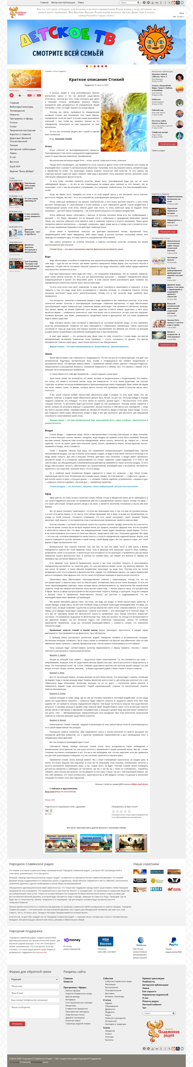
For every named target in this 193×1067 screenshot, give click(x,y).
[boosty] (173, 2)
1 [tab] (87, 66)
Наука (108, 1015)
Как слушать (149, 991)
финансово (42, 952)
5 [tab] (102, 66)
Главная (44, 2)
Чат (174, 17)
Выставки (109, 993)
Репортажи (71, 1006)
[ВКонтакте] (47, 811)
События (108, 978)
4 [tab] (98, 66)
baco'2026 (15, 1062)
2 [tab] (91, 66)
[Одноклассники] (51, 811)
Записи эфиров (73, 991)
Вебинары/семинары (21, 107)
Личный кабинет (152, 1004)
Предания (110, 1031)
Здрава (108, 1003)
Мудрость (89, 85)
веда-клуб (50, 800)
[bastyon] (182, 2)
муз (39, 95)
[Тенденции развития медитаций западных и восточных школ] (96, 843)
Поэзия (14, 145)
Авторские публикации (63, 2)
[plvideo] (178, 2)
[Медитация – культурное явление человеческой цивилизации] (61, 843)
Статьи (13, 122)
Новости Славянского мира (79, 994)
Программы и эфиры (21, 118)
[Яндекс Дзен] (165, 2)
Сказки (108, 1034)
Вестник (14, 162)
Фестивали (110, 984)
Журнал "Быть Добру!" (22, 171)
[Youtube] (152, 2)
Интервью (70, 1000)
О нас (13, 157)
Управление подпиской (155, 995)
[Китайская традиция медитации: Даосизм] (131, 843)
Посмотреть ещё (167, 144)
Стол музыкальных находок (79, 1003)
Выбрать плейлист (34, 90)
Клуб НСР (15, 166)
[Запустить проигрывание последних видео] (25, 79)
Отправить (17, 1024)
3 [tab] (95, 66)
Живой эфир (14, 90)
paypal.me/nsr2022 (174, 952)
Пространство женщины (77, 1012)
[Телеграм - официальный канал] (144, 2)
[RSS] (169, 2)
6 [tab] (106, 66)
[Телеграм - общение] (148, 2)
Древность (110, 1009)
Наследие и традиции (115, 1024)
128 (29, 95)
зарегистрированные (139, 815)
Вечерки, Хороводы (114, 996)
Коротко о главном (20, 134)
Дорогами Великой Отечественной (20, 140)
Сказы (13, 126)
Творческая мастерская (23, 130)
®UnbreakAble (36, 1062)
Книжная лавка (73, 1021)
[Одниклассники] (161, 2)
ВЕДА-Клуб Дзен (139, 784)
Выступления (111, 987)
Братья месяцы (73, 997)
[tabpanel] (96, 42)
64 (34, 95)
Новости (14, 114)
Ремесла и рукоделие (115, 1018)
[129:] (96, 42)
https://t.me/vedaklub (65, 792)
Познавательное (113, 990)
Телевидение (17, 111)
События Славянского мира (118, 981)
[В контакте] (157, 2)
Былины (109, 1040)
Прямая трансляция (153, 978)
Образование (111, 1006)
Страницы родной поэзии (78, 1024)
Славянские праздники (77, 1009)
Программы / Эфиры (75, 987)
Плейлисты (148, 982)
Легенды (109, 1037)
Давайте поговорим (75, 1018)
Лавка (81, 2)
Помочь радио (158, 150)
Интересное (111, 1021)
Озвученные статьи (75, 1015)
